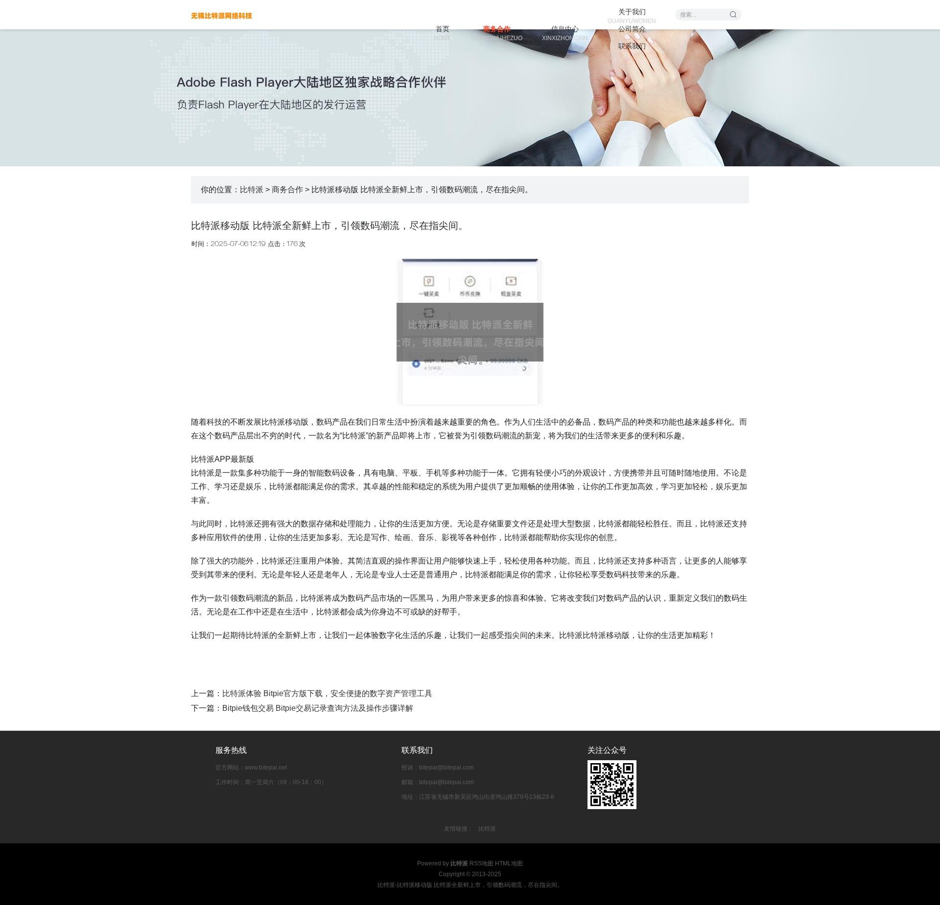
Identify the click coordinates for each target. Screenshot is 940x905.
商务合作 (496, 29)
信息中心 (565, 29)
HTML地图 (509, 863)
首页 (442, 29)
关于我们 (632, 12)
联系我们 (632, 46)
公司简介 (632, 29)
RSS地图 (482, 863)
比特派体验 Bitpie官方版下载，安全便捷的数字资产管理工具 (327, 693)
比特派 (251, 189)
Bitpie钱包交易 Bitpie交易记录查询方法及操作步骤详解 (317, 708)
